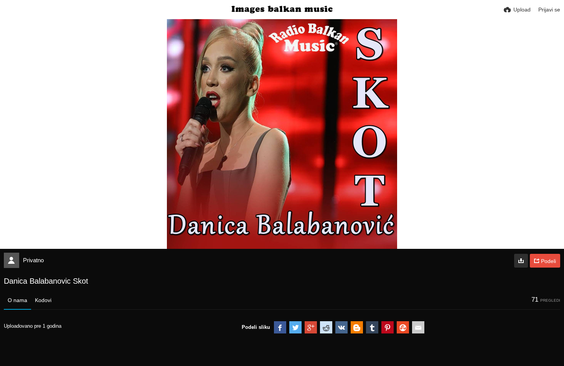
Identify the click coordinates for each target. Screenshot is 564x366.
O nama (17, 300)
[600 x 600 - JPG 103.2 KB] (521, 261)
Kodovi (43, 300)
